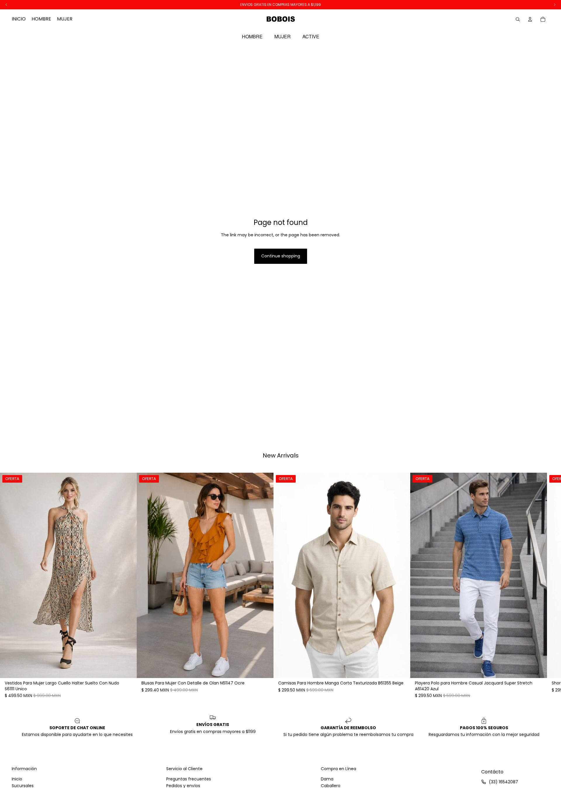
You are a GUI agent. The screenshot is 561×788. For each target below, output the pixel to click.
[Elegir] (127, 669)
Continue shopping (280, 256)
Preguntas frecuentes (188, 779)
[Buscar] (517, 19)
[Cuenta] (530, 19)
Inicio (17, 779)
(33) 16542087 (503, 782)
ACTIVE (310, 36)
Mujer (282, 36)
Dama (327, 779)
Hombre (252, 36)
